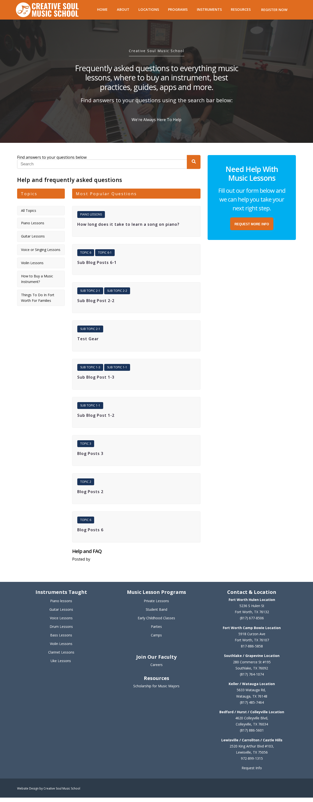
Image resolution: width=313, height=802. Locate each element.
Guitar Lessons (33, 236)
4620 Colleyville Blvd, (251, 718)
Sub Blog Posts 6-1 (97, 262)
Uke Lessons (61, 660)
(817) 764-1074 (252, 674)
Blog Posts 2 (90, 491)
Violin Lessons (32, 262)
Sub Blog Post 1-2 (95, 415)
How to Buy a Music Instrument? (37, 279)
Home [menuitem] (102, 9)
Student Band (156, 609)
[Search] (194, 162)
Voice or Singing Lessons (40, 249)
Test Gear (88, 339)
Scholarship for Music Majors (156, 686)
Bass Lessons (61, 635)
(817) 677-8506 (252, 618)
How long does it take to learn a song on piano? (128, 224)
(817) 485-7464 (252, 702)
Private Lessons (156, 601)
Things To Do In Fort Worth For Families (37, 298)
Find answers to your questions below (52, 157)
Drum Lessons (61, 626)
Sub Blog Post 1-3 (95, 377)
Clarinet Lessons (61, 652)
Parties (156, 626)
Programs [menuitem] (178, 9)
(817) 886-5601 (252, 730)
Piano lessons (61, 601)
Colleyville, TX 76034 (252, 724)
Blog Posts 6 (90, 530)
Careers (156, 664)
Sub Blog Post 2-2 (95, 300)
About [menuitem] (123, 9)
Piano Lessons (32, 223)
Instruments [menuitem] (209, 9)
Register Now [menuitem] (274, 9)
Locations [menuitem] (148, 9)
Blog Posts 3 (90, 453)
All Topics (28, 210)
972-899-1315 (252, 758)
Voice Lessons (61, 618)
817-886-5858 (252, 646)
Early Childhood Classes (156, 618)
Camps (156, 635)
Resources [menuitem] (241, 9)
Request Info (252, 768)
